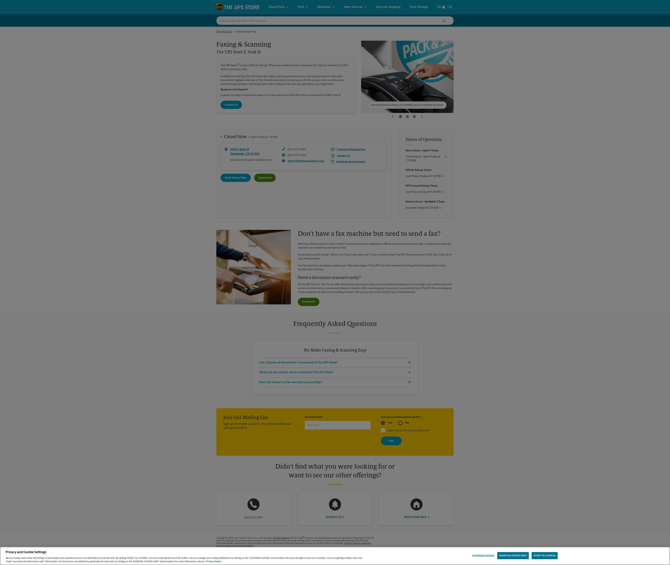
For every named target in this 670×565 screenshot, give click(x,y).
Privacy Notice (213, 561)
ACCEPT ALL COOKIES (545, 556)
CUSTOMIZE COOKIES (483, 556)
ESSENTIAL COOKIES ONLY (513, 556)
